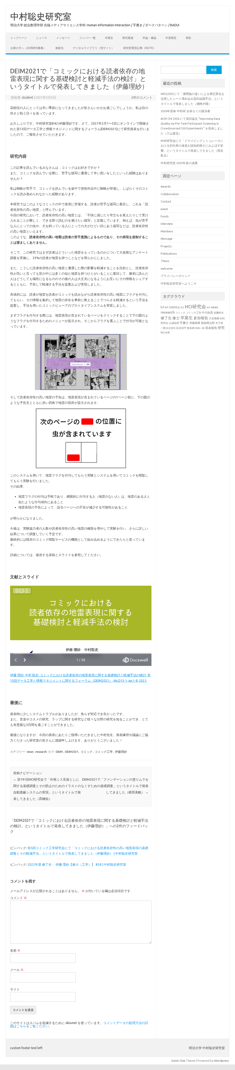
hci (182, 307)
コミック (86, 751)
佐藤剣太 (219, 312)
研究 (221, 328)
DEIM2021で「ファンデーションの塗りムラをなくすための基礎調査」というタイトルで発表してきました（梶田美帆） (114, 786)
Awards (166, 186)
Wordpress (221, 1060)
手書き (184, 323)
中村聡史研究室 (40, 16)
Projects (166, 246)
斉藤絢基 (194, 322)
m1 (208, 307)
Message (166, 238)
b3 (162, 307)
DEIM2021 (71, 751)
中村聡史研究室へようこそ (178, 283)
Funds (165, 216)
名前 (15, 950)
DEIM (59, 751)
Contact (166, 201)
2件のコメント (141, 97)
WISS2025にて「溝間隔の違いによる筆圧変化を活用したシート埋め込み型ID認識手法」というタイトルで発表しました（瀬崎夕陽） (192, 98)
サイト (15, 989)
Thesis (165, 261)
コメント (18, 898)
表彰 (188, 37)
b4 (166, 307)
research (41, 751)
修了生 (166, 318)
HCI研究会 (195, 306)
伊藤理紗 (121, 751)
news (30, 751)
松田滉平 (181, 327)
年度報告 (170, 37)
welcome (167, 268)
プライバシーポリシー (175, 275)
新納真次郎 (208, 322)
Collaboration (170, 194)
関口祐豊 (165, 332)
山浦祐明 (174, 322)
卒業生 (109, 37)
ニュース (41, 37)
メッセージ (63, 37)
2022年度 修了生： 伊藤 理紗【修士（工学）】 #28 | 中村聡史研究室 (77, 864)
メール (17, 970)
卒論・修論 (149, 37)
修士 (176, 318)
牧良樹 (191, 328)
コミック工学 (104, 751)
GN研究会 (174, 307)
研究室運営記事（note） (139, 47)
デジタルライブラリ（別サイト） (93, 47)
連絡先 (59, 47)
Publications (169, 253)
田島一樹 (199, 328)
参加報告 (200, 318)
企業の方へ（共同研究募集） (28, 47)
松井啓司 (171, 328)
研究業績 (127, 37)
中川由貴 (207, 312)
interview (167, 223)
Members (167, 231)
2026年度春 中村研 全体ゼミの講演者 (185, 111)
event (164, 209)
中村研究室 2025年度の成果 (179, 163)
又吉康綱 (214, 318)
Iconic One (178, 1060)
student (27, 97)
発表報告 (211, 327)
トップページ (18, 37)
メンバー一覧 (87, 37)
